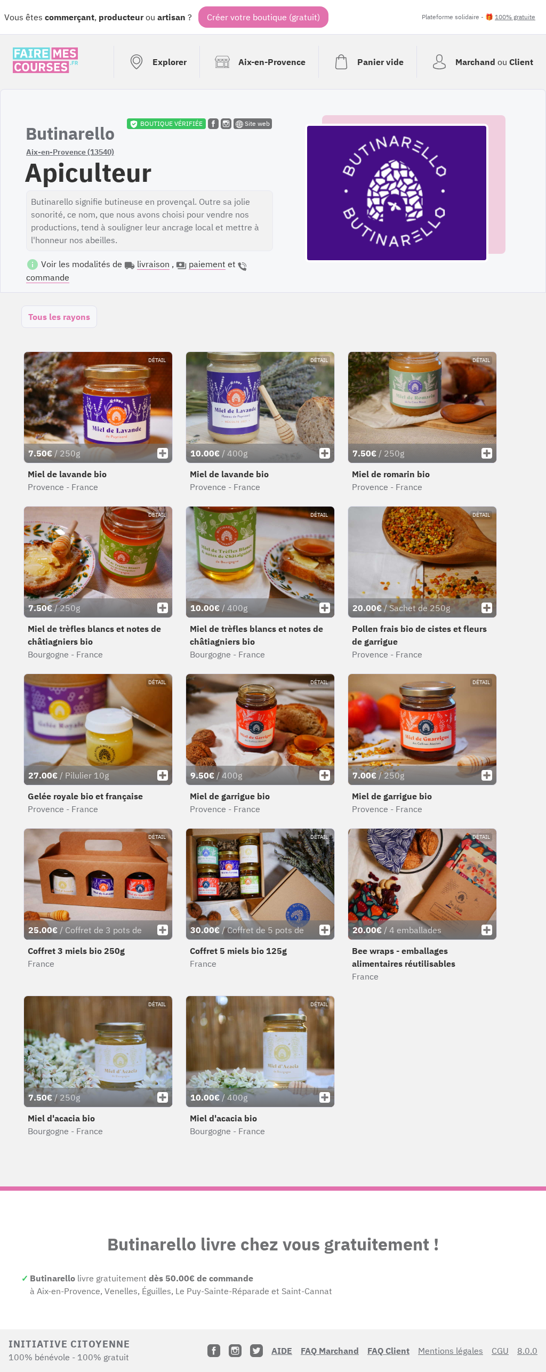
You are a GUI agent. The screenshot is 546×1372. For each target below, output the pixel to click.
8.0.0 (527, 1350)
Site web (256, 123)
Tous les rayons (59, 316)
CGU (500, 1350)
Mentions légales (450, 1350)
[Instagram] (235, 1350)
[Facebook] (213, 1350)
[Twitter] (256, 1350)
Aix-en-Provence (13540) (70, 152)
